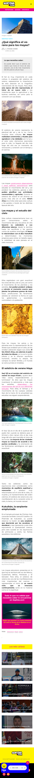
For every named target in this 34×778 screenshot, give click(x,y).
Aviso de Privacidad (9, 759)
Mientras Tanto (7, 38)
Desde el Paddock (7, 676)
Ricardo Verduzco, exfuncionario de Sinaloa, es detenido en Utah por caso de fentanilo (16, 662)
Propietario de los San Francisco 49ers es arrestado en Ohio (16, 726)
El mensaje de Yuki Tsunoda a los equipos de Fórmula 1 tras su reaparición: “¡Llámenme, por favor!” (16, 678)
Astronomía (10, 631)
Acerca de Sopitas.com (23, 759)
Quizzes (17, 9)
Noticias (5, 660)
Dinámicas (25, 9)
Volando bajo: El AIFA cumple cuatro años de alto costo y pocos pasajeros (17, 742)
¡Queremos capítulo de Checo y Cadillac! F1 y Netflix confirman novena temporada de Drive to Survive (16, 694)
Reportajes (9, 9)
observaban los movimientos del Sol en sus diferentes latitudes (17, 386)
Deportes (5, 725)
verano (21, 631)
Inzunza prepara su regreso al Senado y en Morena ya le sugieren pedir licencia (17, 710)
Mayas (16, 631)
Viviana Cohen (12, 49)
